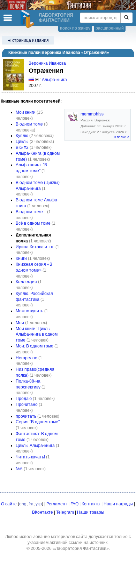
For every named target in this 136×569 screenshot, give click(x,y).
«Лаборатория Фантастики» (81, 548)
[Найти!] (126, 18)
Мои (20, 322)
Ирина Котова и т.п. (35, 247)
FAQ (74, 504)
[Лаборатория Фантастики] (28, 19)
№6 (19, 468)
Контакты (91, 504)
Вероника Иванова (47, 63)
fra (31, 504)
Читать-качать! (30, 457)
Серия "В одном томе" (38, 421)
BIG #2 (22, 147)
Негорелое (26, 357)
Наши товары (90, 512)
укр (39, 504)
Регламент (56, 504)
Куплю (22, 135)
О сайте (9, 504)
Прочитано (27, 404)
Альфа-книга (54, 79)
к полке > (121, 137)
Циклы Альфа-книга (35, 445)
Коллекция (26, 281)
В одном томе (29, 124)
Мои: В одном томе (34, 346)
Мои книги (26, 112)
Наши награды (118, 504)
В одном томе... (31, 211)
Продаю (24, 398)
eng (23, 504)
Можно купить (29, 310)
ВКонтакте (42, 512)
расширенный (110, 28)
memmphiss (92, 114)
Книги (21, 258)
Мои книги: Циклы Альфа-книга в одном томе (37, 334)
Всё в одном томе (33, 223)
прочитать (26, 416)
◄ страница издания (28, 40)
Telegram (65, 512)
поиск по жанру (75, 28)
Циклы (22, 141)
